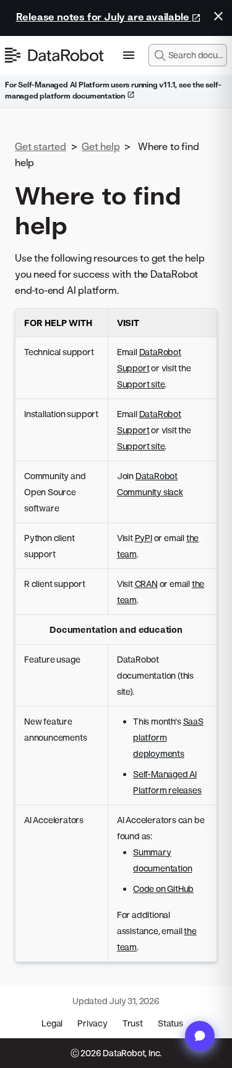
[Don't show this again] (218, 16)
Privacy (92, 1023)
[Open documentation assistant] (200, 1036)
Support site (141, 384)
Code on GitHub (163, 888)
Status (170, 1023)
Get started (40, 146)
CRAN (146, 583)
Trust (132, 1023)
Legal (51, 1023)
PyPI (143, 537)
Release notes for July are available (104, 17)
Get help (100, 146)
